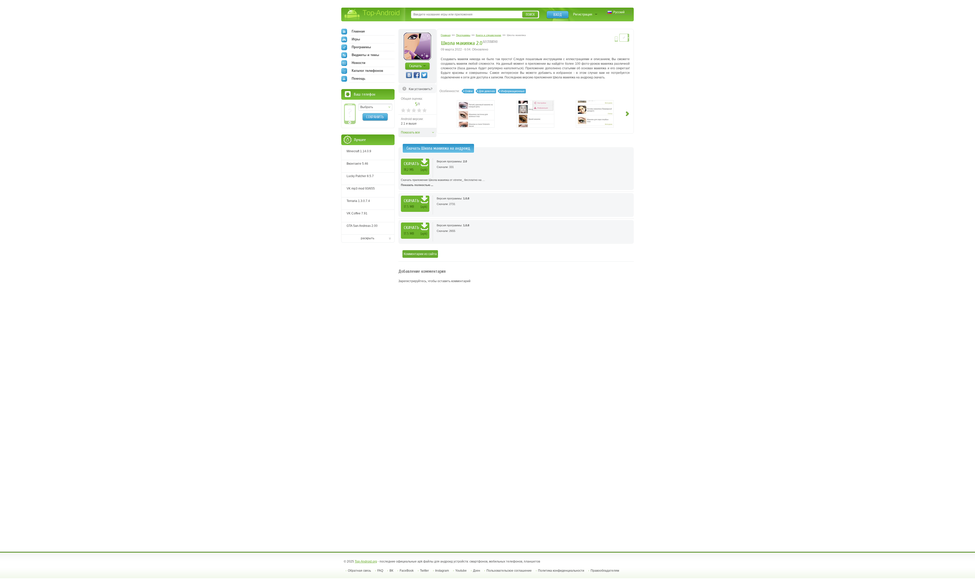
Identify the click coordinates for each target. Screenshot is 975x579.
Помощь (358, 78)
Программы (361, 47)
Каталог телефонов (367, 71)
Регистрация (582, 14)
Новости (358, 63)
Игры (356, 39)
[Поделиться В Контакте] (409, 75)
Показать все (410, 132)
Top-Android (372, 15)
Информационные (513, 91)
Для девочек (487, 91)
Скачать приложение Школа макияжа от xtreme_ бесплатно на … (443, 182)
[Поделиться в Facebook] (417, 75)
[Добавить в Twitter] (424, 75)
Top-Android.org (366, 561)
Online (469, 91)
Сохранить (375, 117)
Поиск (530, 14)
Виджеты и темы (365, 55)
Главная (358, 31)
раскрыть (367, 238)
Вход (558, 14)
